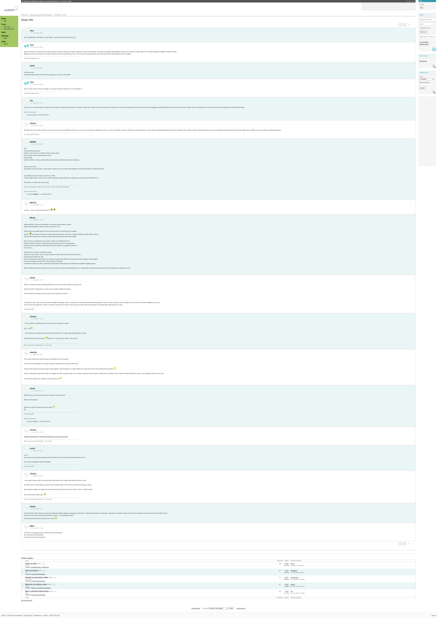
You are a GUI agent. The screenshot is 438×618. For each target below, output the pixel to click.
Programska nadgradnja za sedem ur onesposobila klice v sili (46, 1)
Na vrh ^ (434, 615)
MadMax (33, 142)
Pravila (3, 615)
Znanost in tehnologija (38, 574)
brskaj (5, 38)
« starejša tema (195, 608)
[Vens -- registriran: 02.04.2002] (26, 31)
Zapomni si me (425, 28)
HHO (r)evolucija (31, 570)
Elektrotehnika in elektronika (40, 567)
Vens (32, 30)
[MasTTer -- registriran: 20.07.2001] (26, 203)
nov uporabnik (423, 42)
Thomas (33, 316)
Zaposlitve (4, 36)
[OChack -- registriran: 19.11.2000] (26, 124)
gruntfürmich (294, 577)
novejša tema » (241, 608)
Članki (3, 32)
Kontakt (45, 615)
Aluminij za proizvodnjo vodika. (37, 577)
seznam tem (423, 61)
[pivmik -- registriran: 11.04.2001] (26, 278)
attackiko (33, 352)
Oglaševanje (37, 615)
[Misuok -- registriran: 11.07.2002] (26, 218)
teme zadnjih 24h (9, 29)
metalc (27, 586)
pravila (6, 44)
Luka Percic (28, 579)
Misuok (32, 218)
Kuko (26, 593)
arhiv (5, 21)
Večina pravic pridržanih (14, 615)
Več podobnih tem (26, 600)
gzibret (293, 584)
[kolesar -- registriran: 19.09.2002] (26, 507)
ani (292, 591)
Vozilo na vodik (30, 563)
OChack (33, 123)
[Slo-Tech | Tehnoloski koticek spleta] (12, 9)
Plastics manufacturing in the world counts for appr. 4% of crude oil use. (46, 436)
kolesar (33, 506)
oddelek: (206, 608)
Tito (31, 100)
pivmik (32, 277)
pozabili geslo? (424, 44)
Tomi (32, 45)
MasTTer (33, 202)
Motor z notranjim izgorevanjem (37, 591)
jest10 (292, 564)
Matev (32, 526)
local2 (32, 65)
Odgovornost (28, 615)
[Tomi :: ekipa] (26, 46)
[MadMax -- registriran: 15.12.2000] (26, 142)
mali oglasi (7, 26)
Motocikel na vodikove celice (36, 584)
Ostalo (3, 41)
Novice (3, 18)
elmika (27, 565)
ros (26, 572)
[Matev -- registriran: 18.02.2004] (26, 527)
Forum (3, 24)
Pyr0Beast (294, 570)
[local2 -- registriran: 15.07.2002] (26, 66)
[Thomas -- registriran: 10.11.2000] (26, 317)
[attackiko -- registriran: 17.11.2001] (26, 353)
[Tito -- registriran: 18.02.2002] (26, 101)
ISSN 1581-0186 (54, 615)
